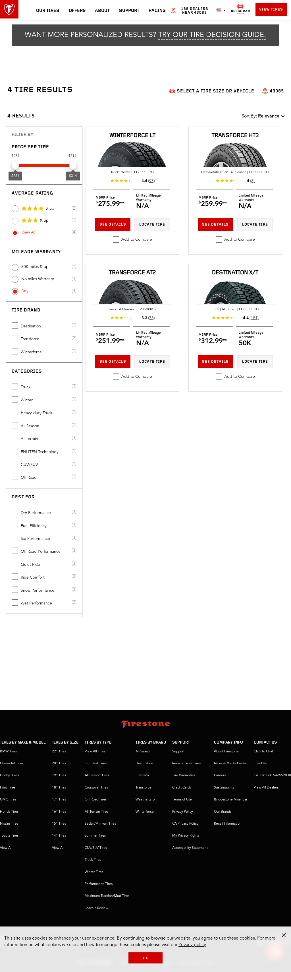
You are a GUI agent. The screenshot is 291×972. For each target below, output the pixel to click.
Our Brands (222, 812)
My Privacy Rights (185, 835)
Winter (27, 400)
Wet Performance (36, 603)
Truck (25, 387)
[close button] (284, 935)
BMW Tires (8, 751)
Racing (157, 11)
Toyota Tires (9, 835)
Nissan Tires (9, 824)
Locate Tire (152, 224)
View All (28, 232)
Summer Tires (95, 835)
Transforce (30, 339)
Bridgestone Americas (231, 799)
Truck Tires (93, 860)
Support (129, 11)
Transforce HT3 (235, 136)
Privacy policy (192, 945)
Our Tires (47, 11)
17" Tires (59, 799)
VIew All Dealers (266, 787)
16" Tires (59, 812)
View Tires (271, 9)
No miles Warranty (37, 279)
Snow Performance (37, 591)
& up (49, 209)
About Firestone (226, 751)
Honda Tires (9, 812)
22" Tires (59, 751)
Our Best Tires (96, 763)
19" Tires (59, 775)
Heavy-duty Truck (36, 413)
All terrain (29, 439)
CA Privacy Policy (185, 824)
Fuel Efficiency (34, 526)
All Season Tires (97, 775)
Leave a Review (96, 908)
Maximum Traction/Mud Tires (107, 896)
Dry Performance (36, 513)
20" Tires (59, 763)
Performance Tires (99, 884)
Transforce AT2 (132, 273)
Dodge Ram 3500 (240, 13)
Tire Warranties (183, 775)
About (102, 11)
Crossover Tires (96, 787)
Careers (220, 775)
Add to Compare (136, 240)
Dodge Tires (9, 775)
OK (145, 958)
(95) (151, 181)
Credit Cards (181, 787)
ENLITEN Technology (40, 452)
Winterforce (31, 352)
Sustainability (224, 787)
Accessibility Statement (190, 848)
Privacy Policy (182, 812)
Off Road (29, 478)
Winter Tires (94, 872)
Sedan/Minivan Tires (100, 824)
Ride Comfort (33, 577)
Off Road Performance (41, 552)
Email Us (260, 763)
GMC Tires (8, 799)
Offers (77, 11)
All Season (30, 426)
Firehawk (142, 775)
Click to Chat (263, 751)
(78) (151, 318)
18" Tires (59, 787)
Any (24, 291)
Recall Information (228, 824)
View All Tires (95, 751)
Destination (31, 326)
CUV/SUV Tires (96, 848)
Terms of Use (182, 799)
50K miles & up (35, 267)
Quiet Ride (30, 565)
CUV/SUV (29, 465)
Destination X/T (235, 273)
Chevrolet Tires (11, 763)
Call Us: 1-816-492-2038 (272, 775)
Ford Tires (7, 787)
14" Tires (59, 835)
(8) (252, 181)
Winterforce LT (132, 136)
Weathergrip (145, 799)
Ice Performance (35, 539)
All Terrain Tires (96, 812)
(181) (254, 318)
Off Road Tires (96, 799)
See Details (112, 224)
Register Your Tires (186, 763)
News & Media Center (231, 763)
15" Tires (59, 824)
